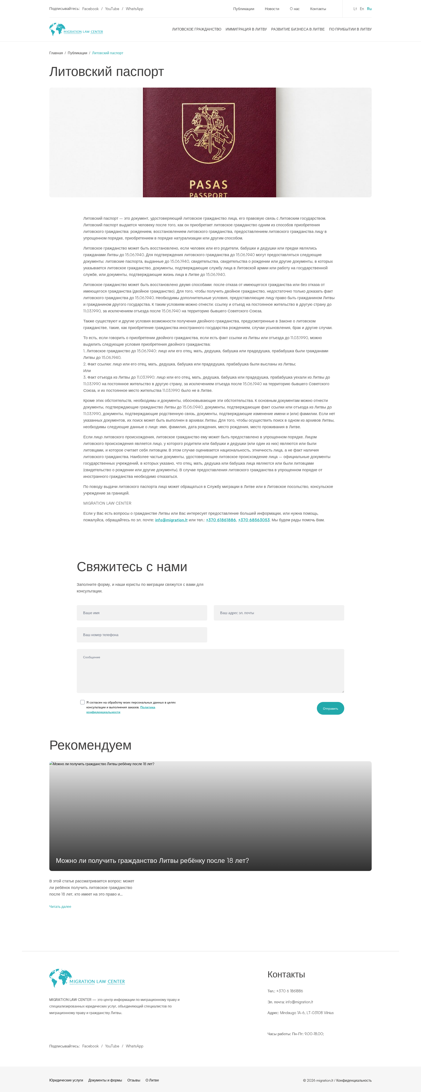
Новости (272, 8)
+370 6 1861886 (289, 991)
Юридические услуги (66, 1080)
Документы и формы (105, 1080)
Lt (355, 8)
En (362, 8)
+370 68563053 (254, 519)
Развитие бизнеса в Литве (298, 29)
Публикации (243, 8)
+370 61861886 (221, 519)
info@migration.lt (171, 519)
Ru (369, 8)
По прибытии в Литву (350, 29)
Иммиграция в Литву (246, 29)
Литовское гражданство (196, 29)
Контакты (318, 8)
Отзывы (133, 1080)
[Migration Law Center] (76, 29)
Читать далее (60, 906)
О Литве (152, 1080)
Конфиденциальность (354, 1080)
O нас (295, 8)
